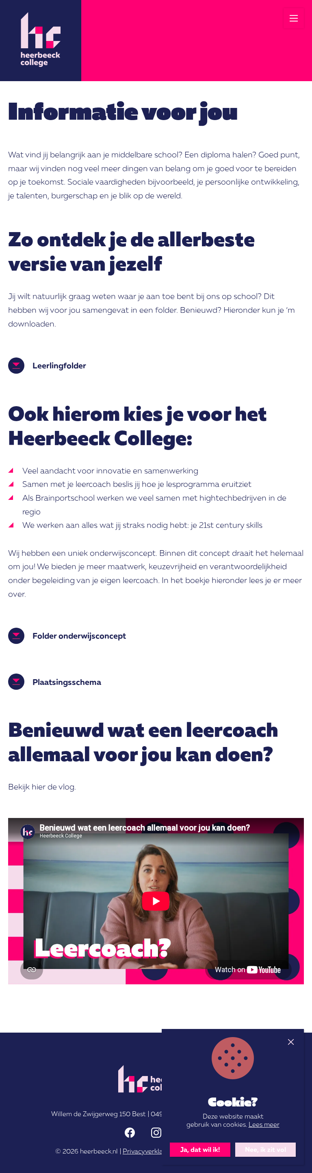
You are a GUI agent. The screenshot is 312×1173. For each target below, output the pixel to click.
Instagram (156, 1133)
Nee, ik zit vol (265, 1149)
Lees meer (264, 1124)
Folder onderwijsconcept (79, 635)
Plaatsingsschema (66, 682)
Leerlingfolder (59, 365)
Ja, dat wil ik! (200, 1149)
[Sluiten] (291, 1042)
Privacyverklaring (149, 1151)
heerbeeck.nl (99, 1151)
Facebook (130, 1133)
